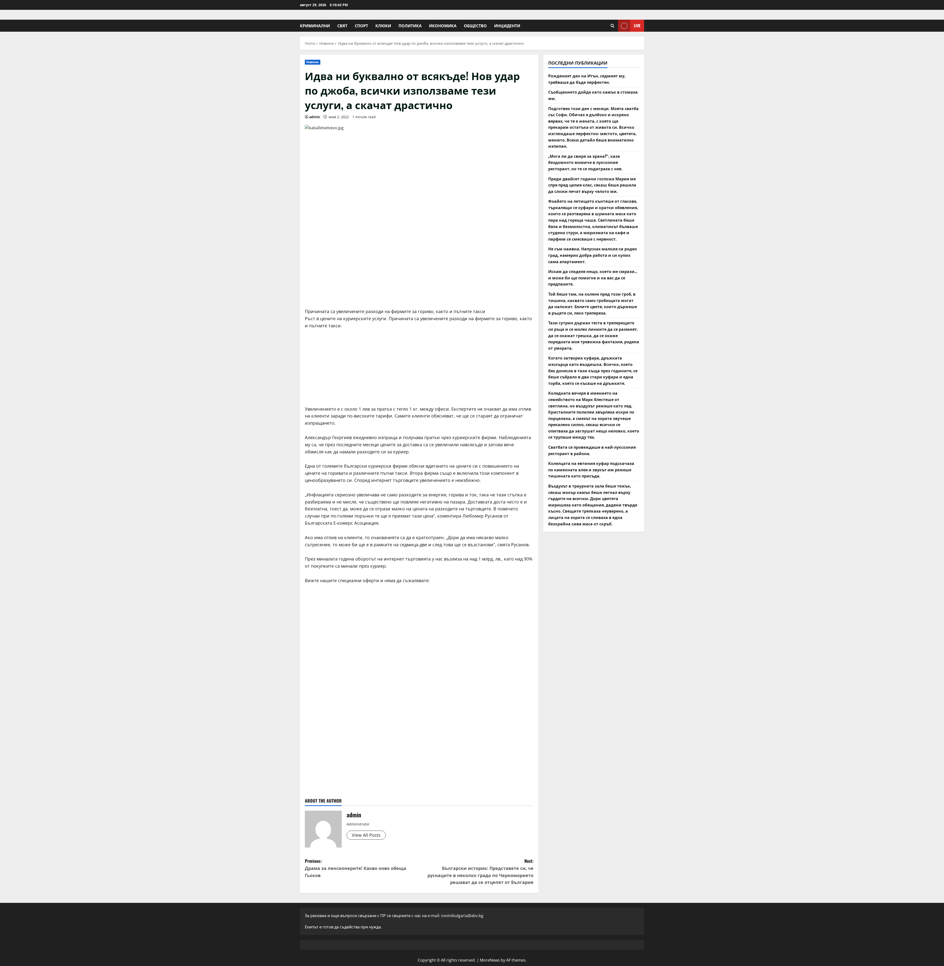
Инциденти (507, 26)
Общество (475, 26)
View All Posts (366, 835)
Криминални (315, 26)
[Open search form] (612, 25)
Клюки (383, 26)
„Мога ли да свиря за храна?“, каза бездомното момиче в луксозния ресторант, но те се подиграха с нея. (585, 162)
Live (637, 26)
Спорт (361, 26)
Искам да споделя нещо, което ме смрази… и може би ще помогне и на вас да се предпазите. (592, 277)
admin (314, 117)
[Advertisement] (419, 266)
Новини (312, 62)
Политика (410, 26)
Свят (342, 26)
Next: (480, 871)
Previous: (355, 868)
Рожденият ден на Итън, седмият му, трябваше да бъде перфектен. (586, 79)
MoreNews (490, 960)
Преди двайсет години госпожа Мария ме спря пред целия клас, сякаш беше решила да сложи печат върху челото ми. (592, 185)
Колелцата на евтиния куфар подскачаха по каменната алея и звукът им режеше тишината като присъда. (591, 469)
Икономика (443, 26)
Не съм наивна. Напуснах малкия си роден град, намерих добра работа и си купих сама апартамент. (592, 255)
